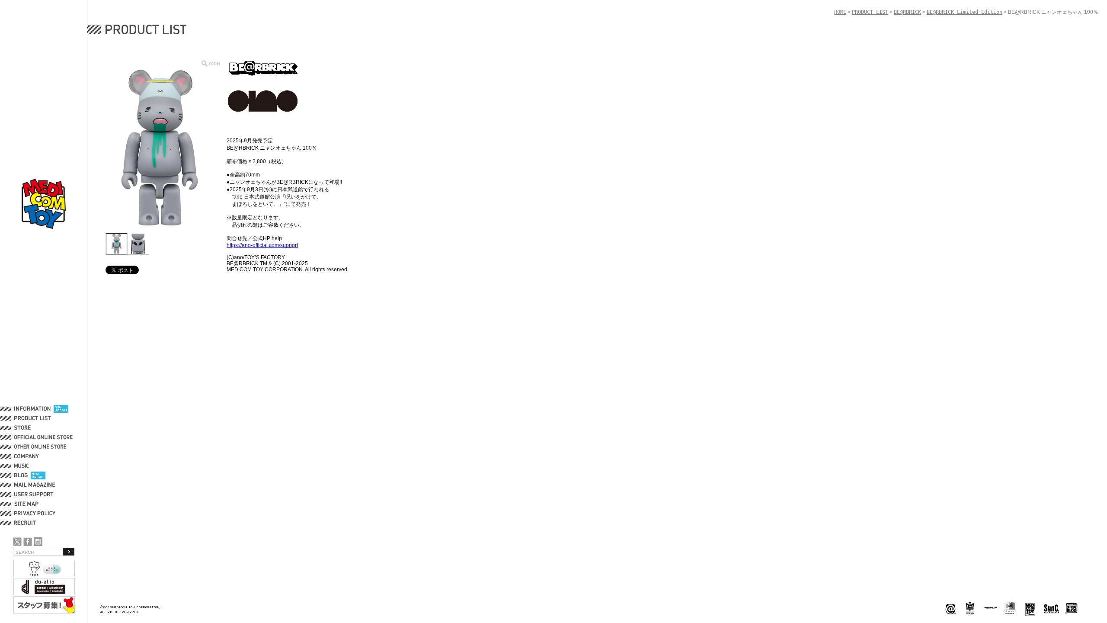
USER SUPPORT (34, 494)
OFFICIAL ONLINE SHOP (44, 437)
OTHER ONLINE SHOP (41, 447)
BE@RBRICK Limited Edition (964, 12)
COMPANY (26, 456)
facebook (27, 541)
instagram (38, 541)
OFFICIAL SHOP (33, 428)
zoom (211, 63)
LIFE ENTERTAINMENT (1030, 608)
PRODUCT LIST (32, 418)
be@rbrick (950, 608)
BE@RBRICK (907, 12)
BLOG (21, 475)
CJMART (1010, 608)
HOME (840, 12)
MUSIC (23, 466)
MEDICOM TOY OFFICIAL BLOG (1071, 608)
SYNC (1051, 608)
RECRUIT (26, 523)
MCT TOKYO (991, 608)
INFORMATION (32, 409)
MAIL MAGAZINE (34, 485)
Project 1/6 (970, 608)
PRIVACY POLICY (34, 513)
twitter (17, 541)
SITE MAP (26, 504)
